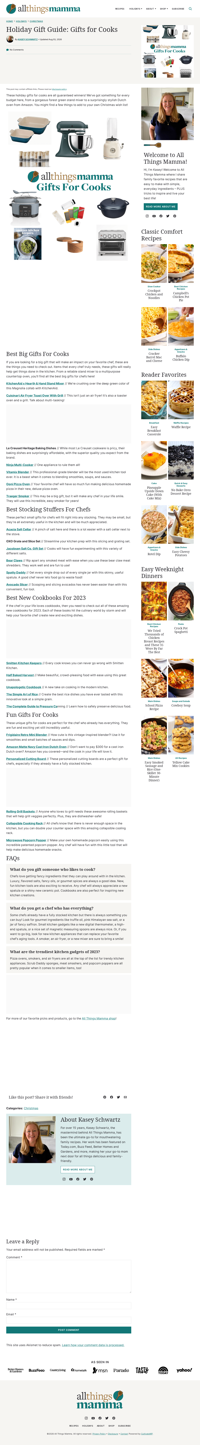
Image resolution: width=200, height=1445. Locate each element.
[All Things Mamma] (100, 1410)
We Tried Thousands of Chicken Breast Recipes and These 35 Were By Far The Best (154, 641)
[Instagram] (64, 1179)
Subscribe (178, 8)
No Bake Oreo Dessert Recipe (181, 492)
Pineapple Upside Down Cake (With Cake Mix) (154, 493)
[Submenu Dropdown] (141, 9)
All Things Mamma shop (99, 1018)
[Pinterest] (91, 1179)
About (150, 8)
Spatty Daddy (16, 572)
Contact (124, 1434)
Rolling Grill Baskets (20, 811)
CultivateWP (147, 1434)
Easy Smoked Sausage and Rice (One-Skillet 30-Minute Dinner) (154, 771)
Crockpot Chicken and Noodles (154, 294)
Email (11, 1314)
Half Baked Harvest (20, 675)
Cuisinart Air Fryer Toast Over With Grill (34, 395)
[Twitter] (84, 1179)
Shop (163, 8)
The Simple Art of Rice (22, 694)
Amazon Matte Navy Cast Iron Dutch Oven (36, 747)
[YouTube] (71, 1179)
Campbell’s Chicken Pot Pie (181, 296)
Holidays (134, 8)
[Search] (190, 8)
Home (9, 21)
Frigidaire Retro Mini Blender (26, 735)
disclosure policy (59, 89)
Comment (14, 1257)
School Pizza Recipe (154, 707)
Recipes (120, 8)
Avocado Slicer (17, 584)
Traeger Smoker (17, 496)
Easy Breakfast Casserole (154, 430)
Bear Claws (14, 560)
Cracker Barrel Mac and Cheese (154, 357)
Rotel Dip (154, 554)
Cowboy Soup (181, 705)
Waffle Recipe (181, 427)
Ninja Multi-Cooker (19, 465)
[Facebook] (77, 1179)
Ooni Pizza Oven (18, 484)
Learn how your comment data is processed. (93, 1345)
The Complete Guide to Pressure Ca (31, 706)
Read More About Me (77, 1169)
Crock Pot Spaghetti (181, 630)
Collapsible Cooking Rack (24, 823)
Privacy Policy (99, 1434)
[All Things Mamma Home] (43, 9)
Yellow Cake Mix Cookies (181, 764)
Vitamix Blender (17, 472)
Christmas (36, 21)
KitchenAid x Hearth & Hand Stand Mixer (35, 383)
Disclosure (113, 1434)
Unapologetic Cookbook (23, 687)
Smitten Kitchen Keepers (24, 663)
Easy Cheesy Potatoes (181, 553)
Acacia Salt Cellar (18, 529)
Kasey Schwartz (28, 39)
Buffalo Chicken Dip (181, 358)
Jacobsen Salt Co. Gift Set (24, 548)
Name (11, 1299)
